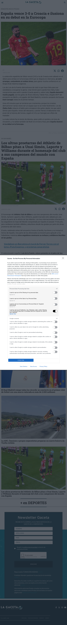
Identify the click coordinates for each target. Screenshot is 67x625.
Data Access (33, 366)
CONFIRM (21, 360)
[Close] (63, 258)
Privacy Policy (43, 366)
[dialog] (33, 312)
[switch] (55, 292)
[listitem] (33, 289)
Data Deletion (23, 366)
